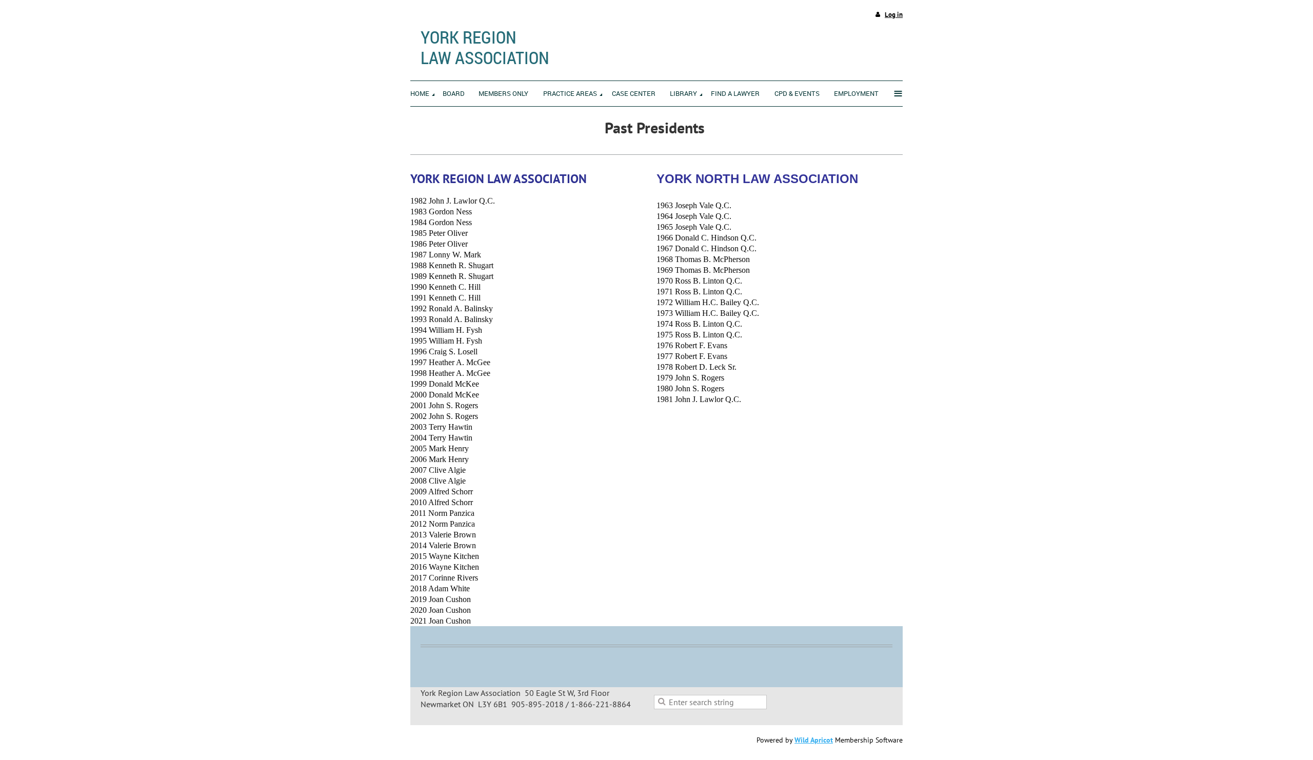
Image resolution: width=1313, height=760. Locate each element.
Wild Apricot (813, 740)
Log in (894, 14)
